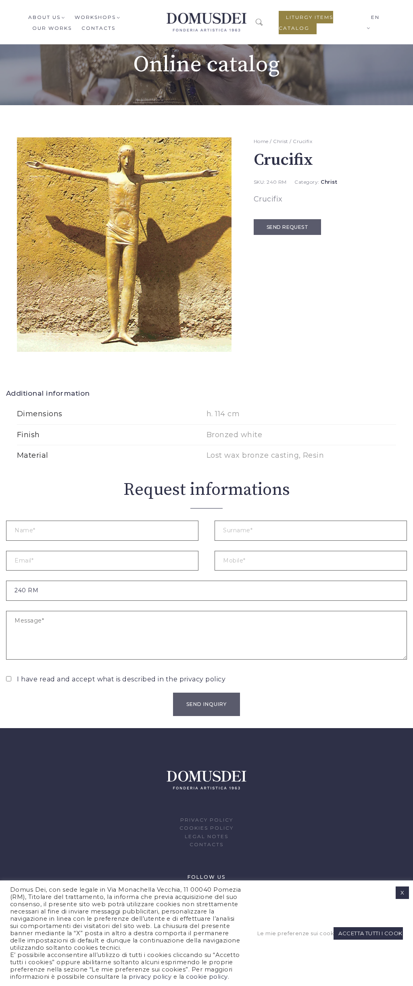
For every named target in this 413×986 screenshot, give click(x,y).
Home (261, 141)
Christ (280, 141)
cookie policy (206, 976)
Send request (288, 227)
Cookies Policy (206, 828)
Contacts (98, 28)
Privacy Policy (206, 820)
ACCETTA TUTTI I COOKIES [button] (370, 933)
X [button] (402, 892)
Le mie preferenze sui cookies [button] (294, 933)
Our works (52, 28)
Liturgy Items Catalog (306, 22)
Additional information (48, 393)
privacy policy (202, 679)
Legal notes (206, 836)
